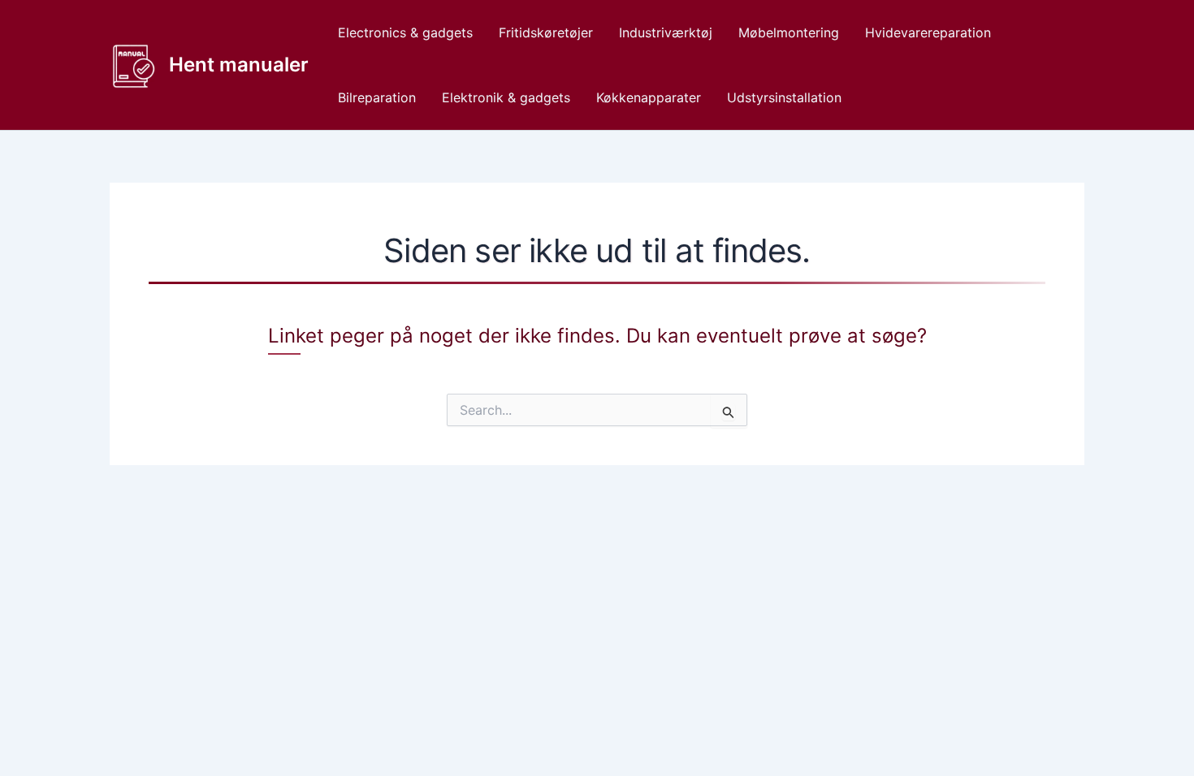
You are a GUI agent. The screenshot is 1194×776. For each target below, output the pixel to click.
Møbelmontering (788, 32)
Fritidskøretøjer (546, 32)
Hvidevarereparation (928, 32)
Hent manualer (239, 64)
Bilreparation (377, 97)
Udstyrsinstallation (784, 97)
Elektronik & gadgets (506, 97)
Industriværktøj (665, 32)
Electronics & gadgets (405, 32)
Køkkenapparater (648, 97)
